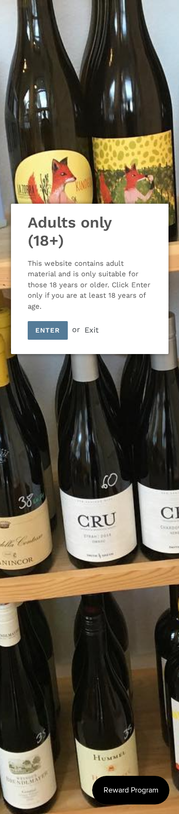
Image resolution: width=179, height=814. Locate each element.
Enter (48, 330)
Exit (91, 329)
